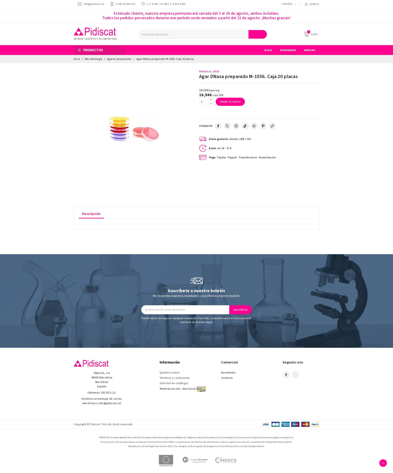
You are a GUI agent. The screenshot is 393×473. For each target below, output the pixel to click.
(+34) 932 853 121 (125, 4)
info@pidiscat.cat (94, 4)
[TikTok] (245, 125)
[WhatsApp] (254, 125)
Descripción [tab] (91, 213)
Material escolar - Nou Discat (178, 389)
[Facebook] (218, 125)
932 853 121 (108, 393)
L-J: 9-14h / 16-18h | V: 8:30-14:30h (166, 4)
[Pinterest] (263, 125)
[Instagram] (236, 125)
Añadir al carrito (230, 102)
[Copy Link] (272, 125)
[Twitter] (227, 125)
